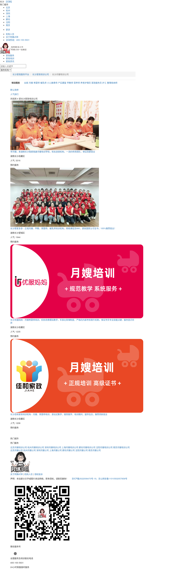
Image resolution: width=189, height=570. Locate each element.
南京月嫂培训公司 (121, 447)
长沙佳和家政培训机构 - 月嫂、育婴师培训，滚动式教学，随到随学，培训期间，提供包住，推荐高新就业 (58, 414)
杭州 (8, 10)
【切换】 (9, 1)
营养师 (77, 82)
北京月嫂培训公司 (18, 447)
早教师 (70, 82)
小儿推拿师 (52, 82)
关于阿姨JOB (12, 36)
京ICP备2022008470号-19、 (85, 478)
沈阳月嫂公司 (81, 450)
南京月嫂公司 (94, 450)
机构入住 (10, 33)
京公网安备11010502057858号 (112, 478)
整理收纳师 (112, 82)
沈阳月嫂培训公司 (104, 447)
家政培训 (10, 58)
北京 (8, 7)
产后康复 (62, 82)
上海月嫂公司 (55, 450)
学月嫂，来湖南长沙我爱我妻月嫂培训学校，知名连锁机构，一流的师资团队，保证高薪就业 (52, 151)
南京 (8, 25)
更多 (8, 29)
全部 (26, 82)
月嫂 (31, 82)
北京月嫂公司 (16, 450)
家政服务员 (96, 82)
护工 (104, 82)
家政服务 (10, 55)
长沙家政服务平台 (21, 74)
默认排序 (14, 89)
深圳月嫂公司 (42, 450)
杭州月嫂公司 (29, 450)
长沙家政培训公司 (40, 74)
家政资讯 (10, 61)
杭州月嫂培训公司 (35, 447)
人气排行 (14, 94)
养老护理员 (85, 82)
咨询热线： (18, 39)
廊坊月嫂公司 (68, 450)
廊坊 (8, 19)
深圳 (8, 13)
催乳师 (43, 82)
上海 (8, 16)
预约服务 (14, 164)
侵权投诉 (38, 474)
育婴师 (37, 82)
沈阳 (8, 22)
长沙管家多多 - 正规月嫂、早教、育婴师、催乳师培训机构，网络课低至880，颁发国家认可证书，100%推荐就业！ (63, 228)
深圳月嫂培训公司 (53, 447)
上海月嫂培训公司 (70, 447)
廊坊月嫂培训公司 (87, 447)
